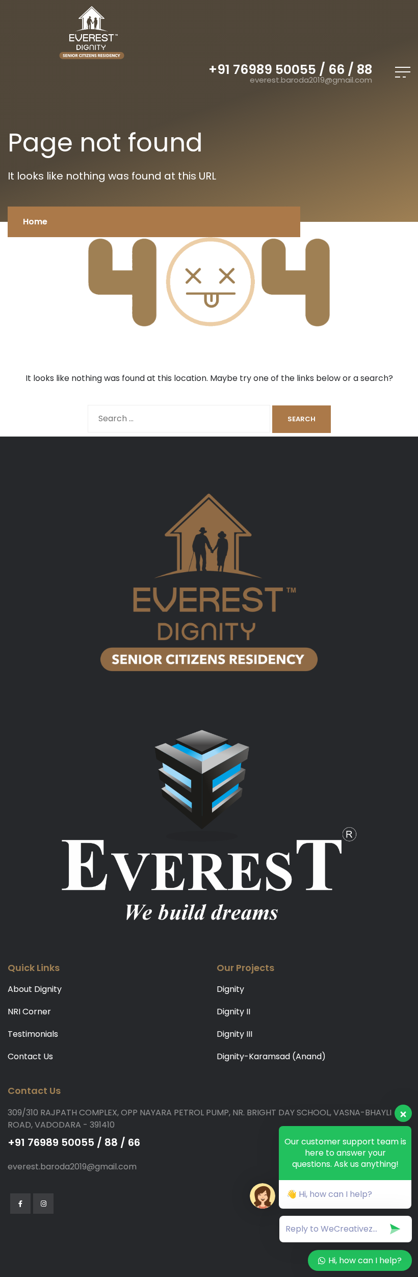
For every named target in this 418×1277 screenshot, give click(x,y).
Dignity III (234, 1034)
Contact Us (30, 1056)
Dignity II (233, 1011)
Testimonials (33, 1034)
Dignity (230, 989)
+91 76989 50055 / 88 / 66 (74, 1142)
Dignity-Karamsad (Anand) (271, 1056)
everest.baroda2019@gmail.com (311, 80)
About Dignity (35, 989)
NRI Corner (29, 1011)
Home (35, 221)
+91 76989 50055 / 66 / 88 (290, 69)
